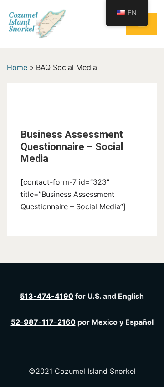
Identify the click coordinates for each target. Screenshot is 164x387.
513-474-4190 (46, 296)
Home (17, 67)
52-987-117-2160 (43, 322)
